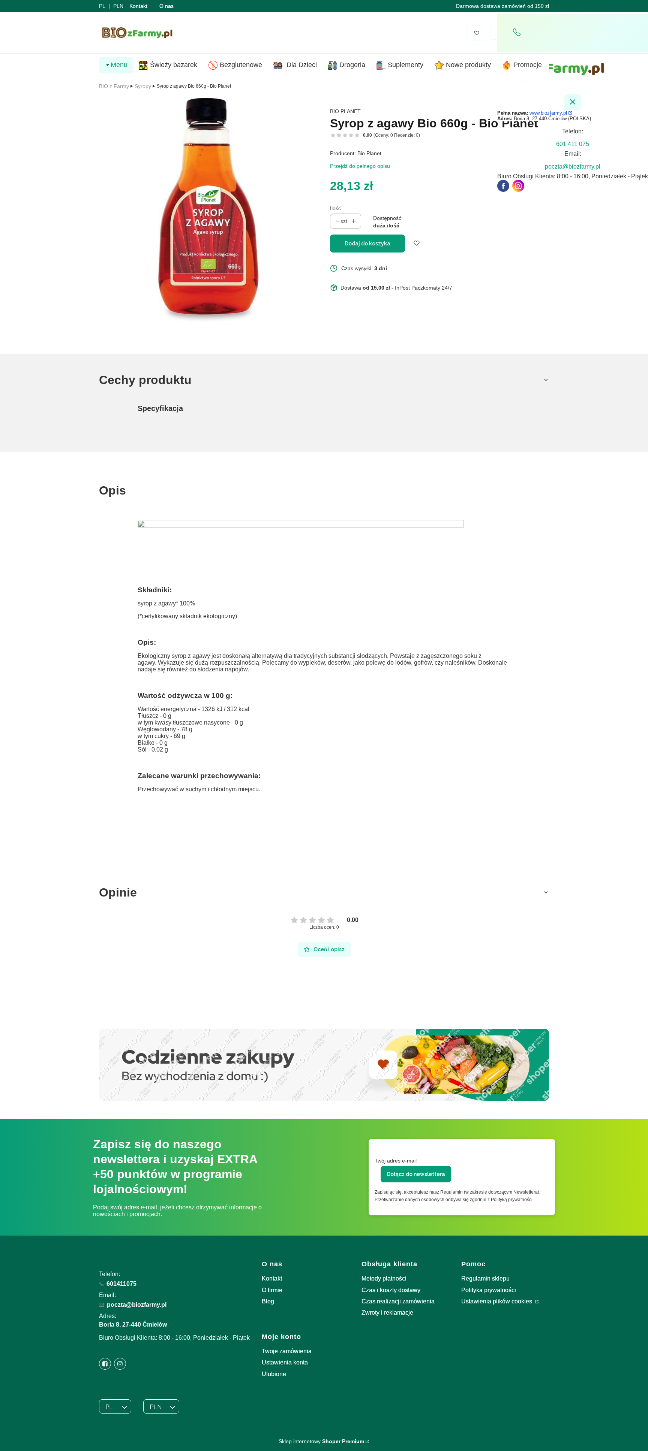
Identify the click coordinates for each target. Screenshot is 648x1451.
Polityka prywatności (488, 1290)
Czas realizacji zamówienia (398, 1301)
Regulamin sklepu (485, 1278)
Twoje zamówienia (287, 1351)
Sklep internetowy (321, 1441)
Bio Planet (345, 111)
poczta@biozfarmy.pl (136, 1305)
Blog (268, 1301)
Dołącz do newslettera (416, 1174)
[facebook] (503, 186)
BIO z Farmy (114, 86)
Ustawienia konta (285, 1362)
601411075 (121, 1284)
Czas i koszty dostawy (391, 1290)
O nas (166, 6)
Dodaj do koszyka (367, 244)
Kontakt (138, 6)
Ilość (335, 208)
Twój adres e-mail (396, 1161)
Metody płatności (384, 1278)
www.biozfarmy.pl (548, 113)
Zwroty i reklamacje (387, 1312)
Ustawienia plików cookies (497, 1301)
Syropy (143, 86)
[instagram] (518, 186)
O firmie (272, 1290)
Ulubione (274, 1374)
